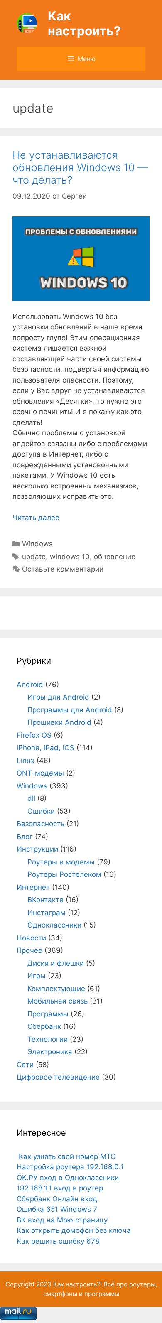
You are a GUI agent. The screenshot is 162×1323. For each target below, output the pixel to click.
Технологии (47, 1039)
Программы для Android (69, 710)
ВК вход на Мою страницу (62, 1220)
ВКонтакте (45, 900)
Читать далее (35, 517)
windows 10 (70, 556)
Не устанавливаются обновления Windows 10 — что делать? (80, 167)
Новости (31, 938)
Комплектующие (56, 988)
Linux (25, 760)
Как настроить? (84, 23)
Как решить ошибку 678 (58, 1241)
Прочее (29, 950)
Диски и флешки (55, 963)
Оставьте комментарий (62, 569)
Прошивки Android (59, 722)
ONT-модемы (40, 773)
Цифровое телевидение (58, 1077)
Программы (48, 1014)
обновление (114, 556)
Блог (25, 836)
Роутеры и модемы (61, 862)
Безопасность (40, 824)
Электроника (49, 1052)
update (34, 556)
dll (31, 798)
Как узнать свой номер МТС (66, 1156)
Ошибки (41, 811)
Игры (36, 976)
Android (30, 684)
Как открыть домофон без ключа (74, 1230)
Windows (37, 544)
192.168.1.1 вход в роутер (60, 1188)
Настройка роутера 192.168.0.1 (70, 1167)
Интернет (33, 887)
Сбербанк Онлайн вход (57, 1199)
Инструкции (37, 849)
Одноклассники (54, 925)
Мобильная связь (57, 1001)
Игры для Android (58, 697)
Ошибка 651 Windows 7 (57, 1209)
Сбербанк (44, 1026)
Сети (25, 1064)
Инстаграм (46, 912)
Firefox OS (34, 735)
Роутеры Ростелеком (64, 874)
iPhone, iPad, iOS (45, 748)
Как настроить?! (77, 1284)
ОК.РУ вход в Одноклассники (68, 1177)
